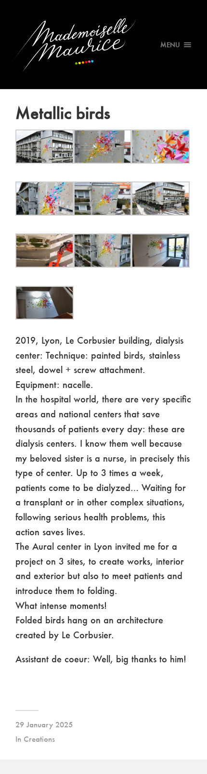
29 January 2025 (44, 724)
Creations (39, 739)
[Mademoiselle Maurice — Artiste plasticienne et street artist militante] (104, 44)
